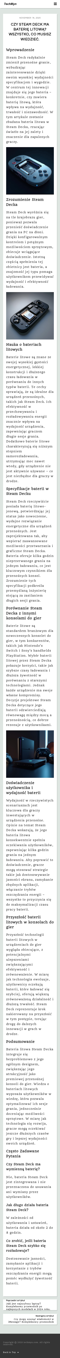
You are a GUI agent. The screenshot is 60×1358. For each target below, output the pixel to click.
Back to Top (9, 1352)
